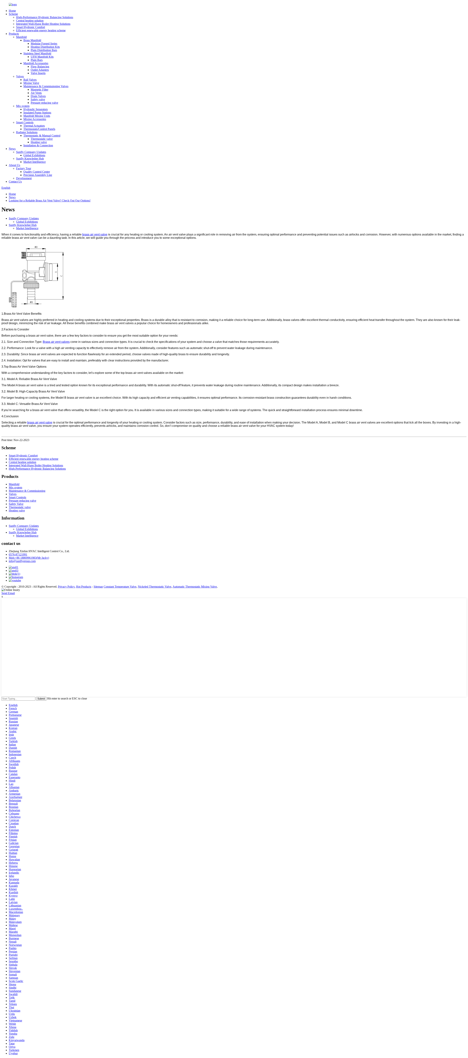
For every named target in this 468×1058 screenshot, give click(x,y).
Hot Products (83, 586)
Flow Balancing (40, 66)
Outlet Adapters (40, 69)
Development (24, 178)
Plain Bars (37, 60)
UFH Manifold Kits (42, 56)
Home (12, 10)
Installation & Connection (38, 145)
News (12, 148)
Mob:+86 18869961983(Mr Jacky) (29, 557)
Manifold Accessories (35, 63)
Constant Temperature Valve (120, 586)
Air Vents (36, 92)
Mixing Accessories (34, 119)
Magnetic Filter (39, 89)
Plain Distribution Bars (44, 50)
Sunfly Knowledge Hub (30, 158)
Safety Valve (16, 503)
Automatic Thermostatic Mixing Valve (195, 586)
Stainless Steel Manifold (37, 53)
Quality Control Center (36, 171)
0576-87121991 (18, 554)
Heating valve (39, 142)
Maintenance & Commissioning (27, 490)
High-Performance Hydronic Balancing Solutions (44, 17)
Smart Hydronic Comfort (30, 27)
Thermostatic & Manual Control (41, 135)
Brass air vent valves (56, 341)
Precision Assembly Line (37, 175)
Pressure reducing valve (44, 102)
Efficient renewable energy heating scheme (41, 30)
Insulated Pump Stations (37, 112)
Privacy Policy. (66, 586)
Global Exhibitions (34, 155)
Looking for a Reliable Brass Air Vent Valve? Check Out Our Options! (49, 200)
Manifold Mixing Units (36, 115)
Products (14, 33)
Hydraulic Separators (35, 109)
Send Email (8, 593)
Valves (20, 76)
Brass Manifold (32, 40)
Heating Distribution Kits (45, 46)
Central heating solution (30, 20)
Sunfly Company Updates (31, 152)
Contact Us (15, 181)
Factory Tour (23, 168)
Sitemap (98, 586)
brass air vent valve (94, 234)
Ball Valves (30, 79)
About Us (14, 165)
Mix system (22, 106)
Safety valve (38, 99)
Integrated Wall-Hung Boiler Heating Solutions (43, 23)
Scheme (13, 14)
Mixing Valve (31, 83)
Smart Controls (24, 122)
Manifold (21, 37)
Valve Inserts (38, 73)
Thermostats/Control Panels (39, 129)
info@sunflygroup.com (22, 561)
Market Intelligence (34, 161)
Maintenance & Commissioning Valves (45, 86)
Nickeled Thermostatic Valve (154, 586)
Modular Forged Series (44, 43)
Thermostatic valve (42, 138)
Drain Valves (38, 96)
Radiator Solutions (26, 132)
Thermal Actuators (34, 125)
